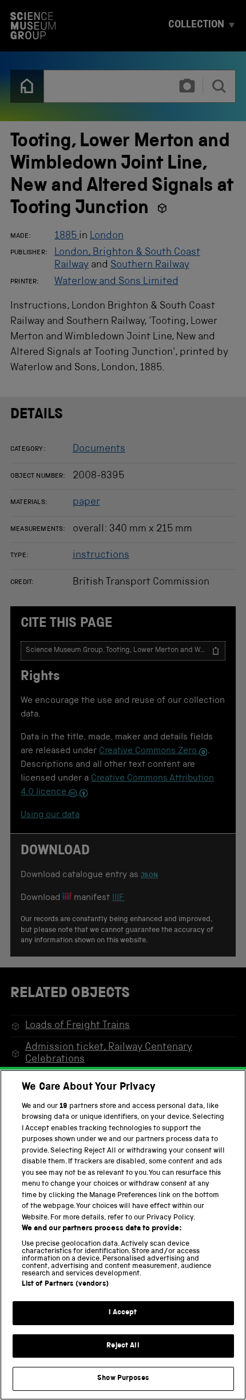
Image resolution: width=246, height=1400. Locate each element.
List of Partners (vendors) (65, 1284)
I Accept (123, 1313)
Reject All (122, 1346)
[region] (123, 1235)
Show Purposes (123, 1378)
